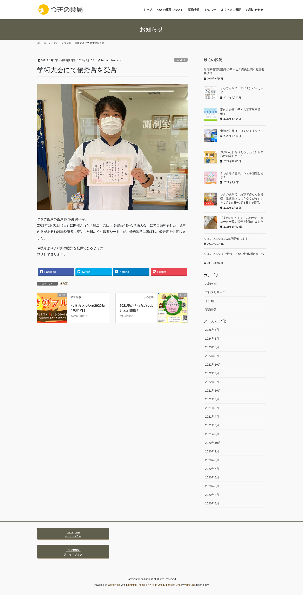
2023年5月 (212, 356)
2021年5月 (212, 408)
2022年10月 (213, 364)
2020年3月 (212, 503)
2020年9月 (212, 451)
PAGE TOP (292, 573)
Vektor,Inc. (190, 584)
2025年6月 (212, 329)
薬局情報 (211, 309)
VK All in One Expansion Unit (164, 584)
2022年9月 (212, 373)
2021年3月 (212, 425)
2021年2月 (212, 434)
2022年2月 (212, 382)
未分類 (181, 59)
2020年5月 (212, 486)
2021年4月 (212, 416)
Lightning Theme (135, 584)
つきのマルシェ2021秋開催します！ (227, 238)
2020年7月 (212, 468)
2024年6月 (212, 338)
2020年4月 (212, 494)
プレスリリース (215, 292)
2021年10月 (213, 390)
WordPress (114, 584)
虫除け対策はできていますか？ (240, 130)
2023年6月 (212, 347)
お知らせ (211, 283)
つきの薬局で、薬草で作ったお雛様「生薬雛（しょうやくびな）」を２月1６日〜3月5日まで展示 (241, 198)
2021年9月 (212, 399)
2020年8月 (212, 460)
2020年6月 (212, 477)
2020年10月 (213, 442)
